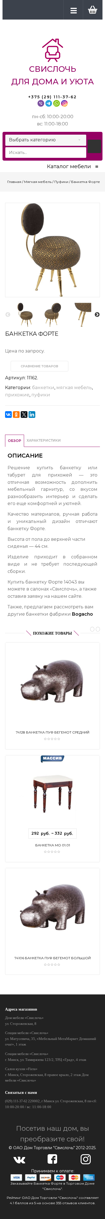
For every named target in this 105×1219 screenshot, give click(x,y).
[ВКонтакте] (8, 414)
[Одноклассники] (16, 414)
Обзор (14, 441)
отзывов (69, 1203)
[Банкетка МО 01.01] (52, 794)
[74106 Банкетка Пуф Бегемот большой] (52, 907)
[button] (91, 9)
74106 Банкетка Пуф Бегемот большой (53, 958)
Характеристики (44, 440)
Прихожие (17, 394)
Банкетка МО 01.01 (52, 845)
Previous (8, 315)
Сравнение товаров (39, 366)
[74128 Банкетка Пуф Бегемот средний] (52, 681)
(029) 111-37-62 (16, 1101)
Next (97, 315)
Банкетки (43, 387)
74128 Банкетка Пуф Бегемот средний (52, 732)
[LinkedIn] (32, 414)
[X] (24, 414)
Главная (14, 182)
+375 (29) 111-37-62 (52, 96)
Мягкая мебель (38, 182)
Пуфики (61, 182)
